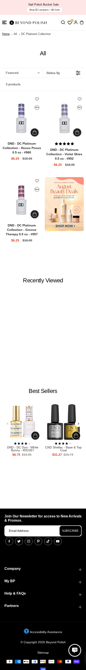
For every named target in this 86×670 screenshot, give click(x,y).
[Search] (63, 22)
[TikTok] (48, 541)
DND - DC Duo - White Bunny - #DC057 (22, 449)
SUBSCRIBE (70, 530)
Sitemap (43, 652)
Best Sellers (43, 391)
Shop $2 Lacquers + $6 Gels (44, 9)
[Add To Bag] (34, 132)
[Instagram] (29, 541)
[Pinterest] (38, 541)
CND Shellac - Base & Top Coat (63, 449)
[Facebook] (9, 541)
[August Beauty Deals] (64, 204)
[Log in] (75, 22)
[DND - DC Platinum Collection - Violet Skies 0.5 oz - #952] (64, 118)
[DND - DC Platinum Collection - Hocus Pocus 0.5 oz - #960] (21, 118)
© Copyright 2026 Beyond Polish (43, 642)
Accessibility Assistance (45, 632)
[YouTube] (58, 541)
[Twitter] (19, 541)
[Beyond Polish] (29, 22)
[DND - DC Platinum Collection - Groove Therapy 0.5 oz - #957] (21, 200)
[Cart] (81, 22)
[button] (4, 22)
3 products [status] (13, 84)
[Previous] (7, 423)
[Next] (78, 423)
